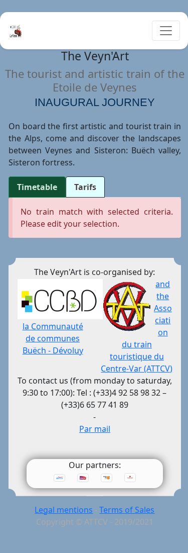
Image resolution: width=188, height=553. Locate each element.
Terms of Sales (126, 509)
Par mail (94, 428)
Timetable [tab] (37, 187)
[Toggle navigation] (166, 31)
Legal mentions (64, 509)
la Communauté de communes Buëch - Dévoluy (53, 338)
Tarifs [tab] (85, 187)
